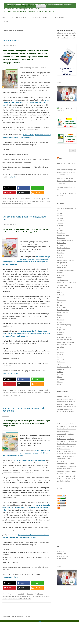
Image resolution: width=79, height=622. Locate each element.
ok (41, 6)
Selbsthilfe (60, 359)
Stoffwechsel (61, 362)
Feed (60, 158)
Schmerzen (60, 352)
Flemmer (10, 204)
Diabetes (60, 258)
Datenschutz (6, 22)
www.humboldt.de (13, 177)
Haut (58, 290)
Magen (35, 596)
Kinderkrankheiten (63, 310)
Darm (30, 596)
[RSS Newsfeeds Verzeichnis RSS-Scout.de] (61, 503)
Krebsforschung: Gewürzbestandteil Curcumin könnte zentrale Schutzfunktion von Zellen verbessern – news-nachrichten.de (67, 429)
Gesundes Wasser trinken (65, 187)
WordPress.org (61, 559)
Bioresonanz (61, 238)
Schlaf (59, 349)
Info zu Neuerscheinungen (41, 17)
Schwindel (60, 357)
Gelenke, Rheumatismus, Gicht (66, 282)
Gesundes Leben (62, 285)
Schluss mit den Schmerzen (65, 193)
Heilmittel (60, 292)
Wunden (60, 382)
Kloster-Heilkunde (62, 312)
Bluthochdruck (61, 243)
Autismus (60, 230)
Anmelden (60, 551)
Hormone (60, 302)
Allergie (59, 213)
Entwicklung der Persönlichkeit (66, 270)
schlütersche (27, 204)
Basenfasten (61, 233)
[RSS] (58, 508)
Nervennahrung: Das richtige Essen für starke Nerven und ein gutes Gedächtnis (26, 102)
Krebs (59, 317)
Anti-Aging (60, 220)
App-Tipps (60, 223)
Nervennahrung (10, 40)
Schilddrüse (60, 347)
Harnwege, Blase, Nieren (64, 287)
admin (35, 199)
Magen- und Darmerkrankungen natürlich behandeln (24, 409)
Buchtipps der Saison (63, 248)
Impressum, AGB (60, 17)
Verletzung (60, 372)
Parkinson (60, 335)
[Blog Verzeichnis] (61, 498)
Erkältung (60, 273)
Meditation (60, 332)
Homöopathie (61, 300)
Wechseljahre (61, 379)
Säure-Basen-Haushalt (64, 344)
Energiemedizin (62, 265)
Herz (7, 392)
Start (4, 17)
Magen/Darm (6, 596)
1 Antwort (5, 416)
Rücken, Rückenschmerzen (65, 342)
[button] (9, 188)
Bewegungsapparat (63, 235)
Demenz (59, 255)
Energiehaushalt (62, 263)
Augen (59, 228)
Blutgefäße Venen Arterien (65, 240)
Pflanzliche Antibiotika (64, 337)
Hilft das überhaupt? (63, 163)
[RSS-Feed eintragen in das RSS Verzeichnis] (61, 501)
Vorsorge (60, 374)
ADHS (59, 211)
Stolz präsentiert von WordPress (21, 616)
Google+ (59, 488)
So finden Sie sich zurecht (19, 17)
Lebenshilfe (60, 322)
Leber (59, 327)
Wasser (59, 377)
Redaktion (31, 390)
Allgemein (44, 199)
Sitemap (39, 621)
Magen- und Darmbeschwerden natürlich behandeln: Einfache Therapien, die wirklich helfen (26, 452)
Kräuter (59, 315)
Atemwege (60, 225)
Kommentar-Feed (62, 556)
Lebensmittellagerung (64, 325)
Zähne (59, 384)
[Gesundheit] (61, 496)
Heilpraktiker (61, 295)
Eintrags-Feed (61, 554)
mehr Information (68, 4)
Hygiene (59, 305)
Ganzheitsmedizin (62, 280)
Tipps (59, 364)
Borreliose (60, 245)
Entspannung (10, 201)
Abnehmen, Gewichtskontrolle (66, 208)
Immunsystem (61, 307)
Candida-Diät (61, 250)
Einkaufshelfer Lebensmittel (65, 260)
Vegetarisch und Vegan (64, 367)
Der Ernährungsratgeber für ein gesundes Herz (24, 218)
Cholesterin (60, 253)
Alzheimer (60, 218)
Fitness (59, 277)
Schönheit (60, 354)
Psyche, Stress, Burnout (29, 201)
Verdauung (60, 369)
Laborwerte (60, 320)
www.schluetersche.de (10, 373)
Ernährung (18, 201)
